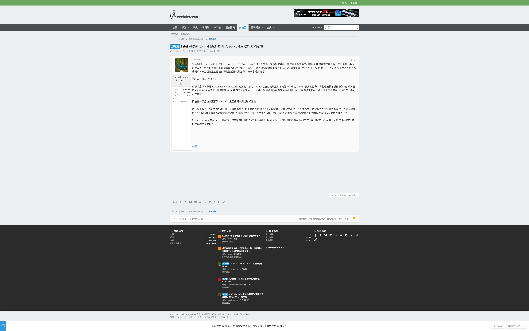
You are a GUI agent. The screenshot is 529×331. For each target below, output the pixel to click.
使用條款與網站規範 (317, 219)
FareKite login (209, 243)
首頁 (346, 219)
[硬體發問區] (227, 241)
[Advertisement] (253, 171)
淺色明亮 (182, 219)
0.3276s (206, 317)
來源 (194, 146)
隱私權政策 (331, 219)
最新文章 (226, 230)
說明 (340, 219)
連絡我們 (303, 219)
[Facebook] (357, 315)
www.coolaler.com (188, 101)
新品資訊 (226, 272)
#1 (355, 60)
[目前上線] (181, 71)
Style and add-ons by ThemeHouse (236, 314)
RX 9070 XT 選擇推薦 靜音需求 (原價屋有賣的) (241, 236)
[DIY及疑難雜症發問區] (232, 257)
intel (206, 51)
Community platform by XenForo (195, 314)
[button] (189, 27)
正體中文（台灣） (197, 219)
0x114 (199, 51)
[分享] (351, 60)
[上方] (350, 219)
